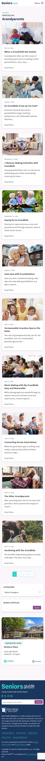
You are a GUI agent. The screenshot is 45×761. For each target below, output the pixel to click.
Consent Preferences (20, 737)
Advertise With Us (8, 732)
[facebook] (2, 696)
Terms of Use (6, 737)
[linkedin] (11, 696)
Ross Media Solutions (33, 754)
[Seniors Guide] (10, 3)
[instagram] (8, 696)
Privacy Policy (21, 732)
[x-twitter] (5, 696)
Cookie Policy (32, 732)
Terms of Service (20, 744)
